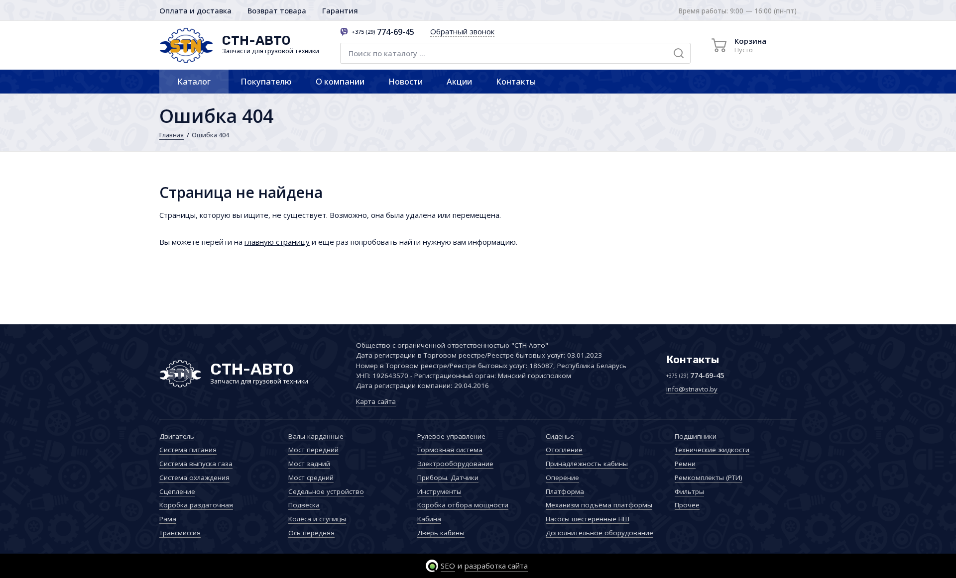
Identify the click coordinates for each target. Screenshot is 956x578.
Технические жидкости (712, 449)
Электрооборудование (455, 463)
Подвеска (304, 504)
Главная (171, 134)
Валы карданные (316, 436)
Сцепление (177, 491)
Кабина (429, 518)
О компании (340, 81)
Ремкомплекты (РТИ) (708, 477)
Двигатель (176, 436)
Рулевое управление (451, 436)
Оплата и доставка (195, 10)
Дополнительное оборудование (599, 532)
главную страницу (277, 242)
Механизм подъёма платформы (599, 504)
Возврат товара (276, 10)
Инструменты (439, 491)
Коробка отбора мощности (462, 504)
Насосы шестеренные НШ (587, 518)
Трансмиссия (180, 532)
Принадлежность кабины (587, 463)
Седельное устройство (326, 491)
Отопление (564, 449)
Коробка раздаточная (196, 504)
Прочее (687, 504)
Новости (405, 81)
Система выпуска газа (196, 463)
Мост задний (309, 463)
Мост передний (313, 449)
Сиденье (560, 436)
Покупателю (266, 81)
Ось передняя (311, 532)
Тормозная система (449, 449)
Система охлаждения (194, 477)
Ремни (685, 463)
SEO (448, 566)
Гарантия (340, 10)
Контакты (516, 81)
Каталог (194, 81)
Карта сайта (376, 401)
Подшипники (696, 436)
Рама (167, 518)
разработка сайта (496, 566)
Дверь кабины (441, 532)
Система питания (188, 449)
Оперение (562, 477)
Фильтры (689, 491)
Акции (459, 81)
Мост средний (311, 477)
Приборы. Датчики (447, 477)
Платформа (565, 491)
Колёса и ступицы (317, 518)
